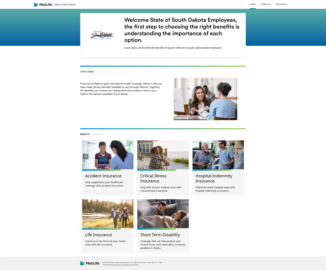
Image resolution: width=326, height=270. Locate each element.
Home (253, 4)
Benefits (265, 4)
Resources (281, 4)
